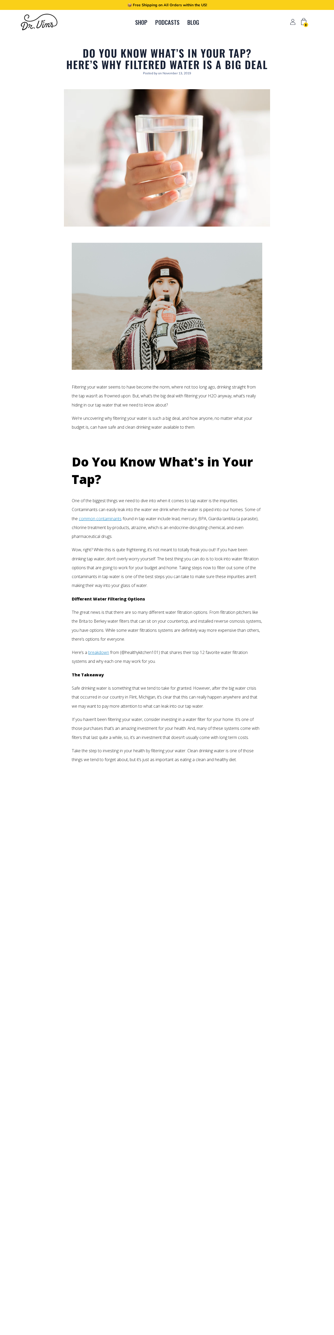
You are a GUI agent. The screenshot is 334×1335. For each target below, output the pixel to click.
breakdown (98, 652)
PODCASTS (167, 22)
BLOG (193, 22)
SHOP (141, 22)
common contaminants (100, 518)
